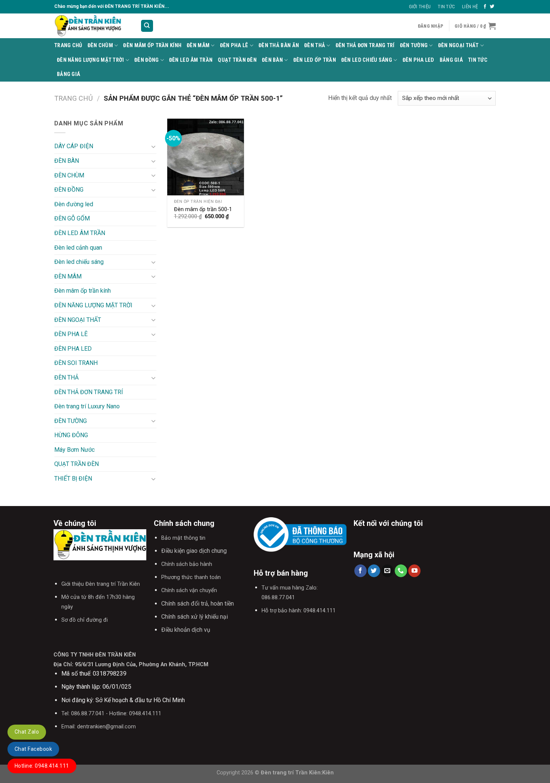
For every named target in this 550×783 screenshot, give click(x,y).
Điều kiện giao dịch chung (194, 550)
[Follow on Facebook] (485, 6)
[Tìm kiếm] (147, 26)
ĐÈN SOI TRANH (76, 362)
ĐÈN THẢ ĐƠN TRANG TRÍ (365, 45)
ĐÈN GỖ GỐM (72, 218)
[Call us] (401, 570)
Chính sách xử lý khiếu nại (194, 616)
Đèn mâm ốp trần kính (152, 45)
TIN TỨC (478, 60)
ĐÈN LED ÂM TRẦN (191, 60)
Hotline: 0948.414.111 (42, 766)
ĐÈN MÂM (198, 45)
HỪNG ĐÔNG (71, 435)
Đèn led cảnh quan (78, 247)
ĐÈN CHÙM (100, 45)
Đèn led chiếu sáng (366, 60)
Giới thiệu (420, 6)
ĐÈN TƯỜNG (414, 45)
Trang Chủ (68, 45)
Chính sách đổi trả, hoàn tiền (197, 603)
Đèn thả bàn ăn (279, 45)
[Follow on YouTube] (414, 570)
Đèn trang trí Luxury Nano (87, 406)
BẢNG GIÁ (451, 60)
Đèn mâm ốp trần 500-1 (203, 209)
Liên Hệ (470, 6)
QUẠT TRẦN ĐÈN (237, 60)
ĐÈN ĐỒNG (146, 60)
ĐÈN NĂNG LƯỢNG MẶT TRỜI (90, 60)
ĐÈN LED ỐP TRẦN (314, 60)
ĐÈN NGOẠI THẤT (458, 45)
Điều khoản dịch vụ (185, 629)
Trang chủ (73, 98)
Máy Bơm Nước (74, 449)
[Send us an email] (387, 570)
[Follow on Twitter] (492, 6)
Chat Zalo (27, 732)
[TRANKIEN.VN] (91, 25)
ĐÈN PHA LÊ (234, 45)
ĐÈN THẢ (314, 45)
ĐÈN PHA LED (418, 60)
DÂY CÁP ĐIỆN (73, 146)
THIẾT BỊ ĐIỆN (73, 478)
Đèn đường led (73, 204)
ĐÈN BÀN (272, 60)
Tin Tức (446, 6)
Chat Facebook (33, 749)
